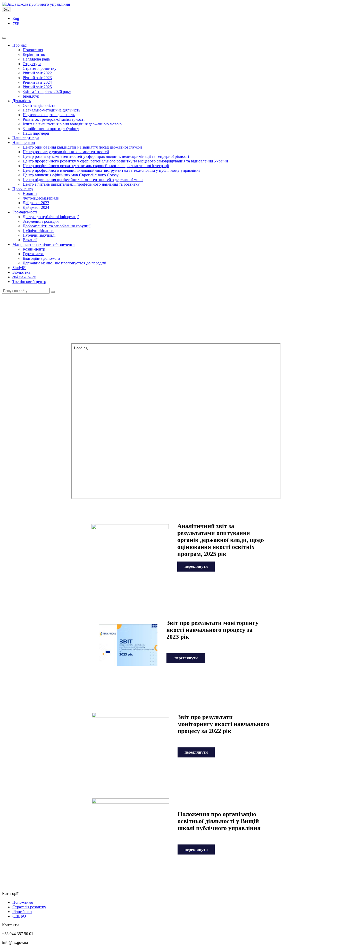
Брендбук (31, 96)
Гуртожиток (33, 254)
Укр (6, 9)
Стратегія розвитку (39, 68)
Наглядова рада (36, 59)
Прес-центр (22, 189)
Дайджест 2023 (36, 203)
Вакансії (30, 240)
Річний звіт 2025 (37, 87)
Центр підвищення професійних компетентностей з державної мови (83, 179)
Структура (32, 64)
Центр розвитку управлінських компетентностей (66, 152)
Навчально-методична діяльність (51, 110)
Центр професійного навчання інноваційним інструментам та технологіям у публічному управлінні (111, 170)
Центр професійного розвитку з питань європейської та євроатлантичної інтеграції (96, 165)
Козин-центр (34, 249)
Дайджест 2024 (36, 207)
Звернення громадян (41, 221)
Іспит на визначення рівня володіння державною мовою (72, 124)
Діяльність (21, 101)
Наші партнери (36, 133)
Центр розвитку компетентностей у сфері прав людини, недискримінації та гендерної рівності (106, 156)
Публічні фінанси (38, 230)
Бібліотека (21, 272)
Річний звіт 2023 (37, 77)
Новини (30, 193)
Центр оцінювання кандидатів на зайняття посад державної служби (82, 147)
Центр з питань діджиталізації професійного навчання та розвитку (81, 184)
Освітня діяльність (39, 105)
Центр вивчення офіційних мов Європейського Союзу (71, 175)
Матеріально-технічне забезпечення (43, 244)
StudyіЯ (19, 267)
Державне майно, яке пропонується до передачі (64, 263)
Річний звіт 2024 (37, 82)
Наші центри (23, 142)
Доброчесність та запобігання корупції (56, 226)
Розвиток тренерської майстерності (54, 119)
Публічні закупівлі (39, 235)
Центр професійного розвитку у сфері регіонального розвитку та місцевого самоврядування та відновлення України (125, 161)
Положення (33, 50)
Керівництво (34, 54)
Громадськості (24, 212)
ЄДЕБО (19, 916)
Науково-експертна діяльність (49, 115)
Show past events (176, 310)
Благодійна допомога (41, 258)
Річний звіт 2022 (37, 73)
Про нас (19, 45)
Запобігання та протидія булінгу (51, 128)
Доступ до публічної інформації (51, 216)
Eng (15, 18)
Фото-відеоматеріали (41, 198)
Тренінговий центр (29, 281)
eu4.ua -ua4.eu (24, 277)
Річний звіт (22, 911)
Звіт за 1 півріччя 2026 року (47, 91)
